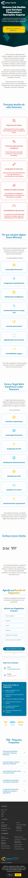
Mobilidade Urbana (18, 837)
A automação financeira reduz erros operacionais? (12, 772)
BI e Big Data (4, 830)
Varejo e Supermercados (4, 837)
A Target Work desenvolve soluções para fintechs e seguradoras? (10, 791)
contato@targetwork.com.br (13, 669)
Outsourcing (19, 830)
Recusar (10, 874)
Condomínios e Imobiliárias (20, 839)
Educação (3, 840)
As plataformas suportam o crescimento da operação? (11, 781)
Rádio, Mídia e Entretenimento (17, 841)
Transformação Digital (21, 824)
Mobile (2, 822)
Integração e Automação (19, 827)
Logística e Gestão (5, 846)
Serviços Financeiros (5, 848)
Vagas (2, 814)
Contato (3, 811)
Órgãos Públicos (18, 846)
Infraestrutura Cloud (5, 828)
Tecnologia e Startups (19, 849)
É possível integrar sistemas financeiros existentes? (11, 763)
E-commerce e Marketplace (4, 825)
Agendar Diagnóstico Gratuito (14, 649)
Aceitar (18, 874)
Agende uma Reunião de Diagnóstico (13, 29)
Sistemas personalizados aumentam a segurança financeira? (10, 753)
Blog (2, 816)
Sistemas (18, 822)
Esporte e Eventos (18, 844)
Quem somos (4, 809)
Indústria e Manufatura (3, 843)
